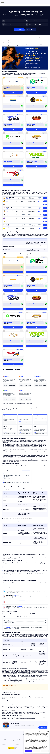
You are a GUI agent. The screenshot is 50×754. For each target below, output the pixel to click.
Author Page (43, 727)
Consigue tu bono (31, 29)
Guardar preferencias (44, 751)
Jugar (13, 92)
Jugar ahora (19, 29)
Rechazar (36, 751)
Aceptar (28, 751)
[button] (48, 731)
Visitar (45, 201)
